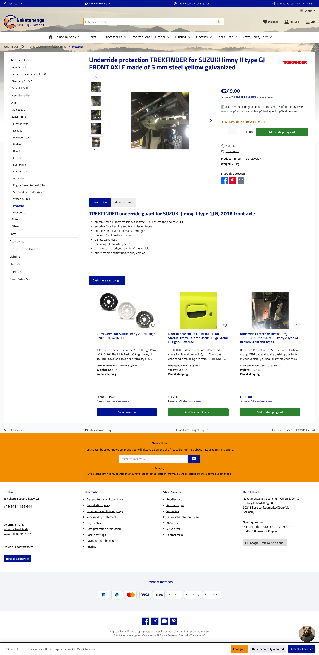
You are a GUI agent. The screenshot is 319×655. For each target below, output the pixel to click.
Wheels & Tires (21, 199)
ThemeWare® (197, 635)
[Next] (210, 121)
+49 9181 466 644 (304, 3)
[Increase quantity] (241, 131)
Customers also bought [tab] (107, 280)
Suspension (19, 165)
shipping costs (142, 631)
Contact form (174, 534)
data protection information (165, 474)
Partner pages (175, 505)
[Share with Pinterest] (233, 180)
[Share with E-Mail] (241, 180)
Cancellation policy (98, 505)
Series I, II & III (19, 88)
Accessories (17, 241)
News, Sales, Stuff (21, 279)
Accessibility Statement (101, 517)
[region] (151, 120)
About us (172, 523)
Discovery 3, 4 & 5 (21, 81)
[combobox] (149, 21)
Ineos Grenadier (20, 95)
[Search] (219, 21)
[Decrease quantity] (225, 131)
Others (15, 226)
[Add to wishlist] (153, 325)
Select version (127, 412)
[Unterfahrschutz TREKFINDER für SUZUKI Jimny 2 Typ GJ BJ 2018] (160, 121)
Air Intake (18, 178)
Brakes (17, 144)
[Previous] (109, 121)
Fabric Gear (19, 212)
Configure (239, 649)
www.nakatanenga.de (17, 533)
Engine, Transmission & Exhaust (31, 185)
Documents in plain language (105, 511)
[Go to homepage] (24, 22)
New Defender (19, 67)
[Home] (51, 37)
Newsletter (173, 529)
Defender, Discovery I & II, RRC (29, 74)
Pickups (15, 219)
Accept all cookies (302, 649)
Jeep (14, 102)
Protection (19, 205)
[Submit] (193, 459)
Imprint (91, 546)
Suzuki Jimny (18, 116)
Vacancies (172, 511)
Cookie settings (96, 534)
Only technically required (268, 649)
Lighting (17, 130)
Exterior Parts (20, 124)
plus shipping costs (246, 97)
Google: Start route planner (266, 543)
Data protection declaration (104, 529)
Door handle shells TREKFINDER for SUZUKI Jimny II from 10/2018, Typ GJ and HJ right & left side (198, 338)
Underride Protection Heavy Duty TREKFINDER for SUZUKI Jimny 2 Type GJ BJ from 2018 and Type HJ (269, 338)
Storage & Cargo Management (29, 192)
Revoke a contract (17, 558)
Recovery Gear (21, 137)
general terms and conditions (215, 474)
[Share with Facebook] (224, 180)
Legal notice (94, 523)
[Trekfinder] (295, 65)
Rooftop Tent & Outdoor (25, 249)
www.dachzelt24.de (16, 529)
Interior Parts (20, 171)
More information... (87, 649)
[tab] (100, 202)
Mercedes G (18, 109)
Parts (13, 234)
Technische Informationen (182, 517)
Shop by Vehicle (20, 60)
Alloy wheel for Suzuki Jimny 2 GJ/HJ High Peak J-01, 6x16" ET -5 (126, 336)
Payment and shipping (100, 540)
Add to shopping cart (281, 132)
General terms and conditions (105, 499)
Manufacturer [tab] (123, 202)
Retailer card (174, 499)
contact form (25, 547)
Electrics (18, 158)
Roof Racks (19, 151)
